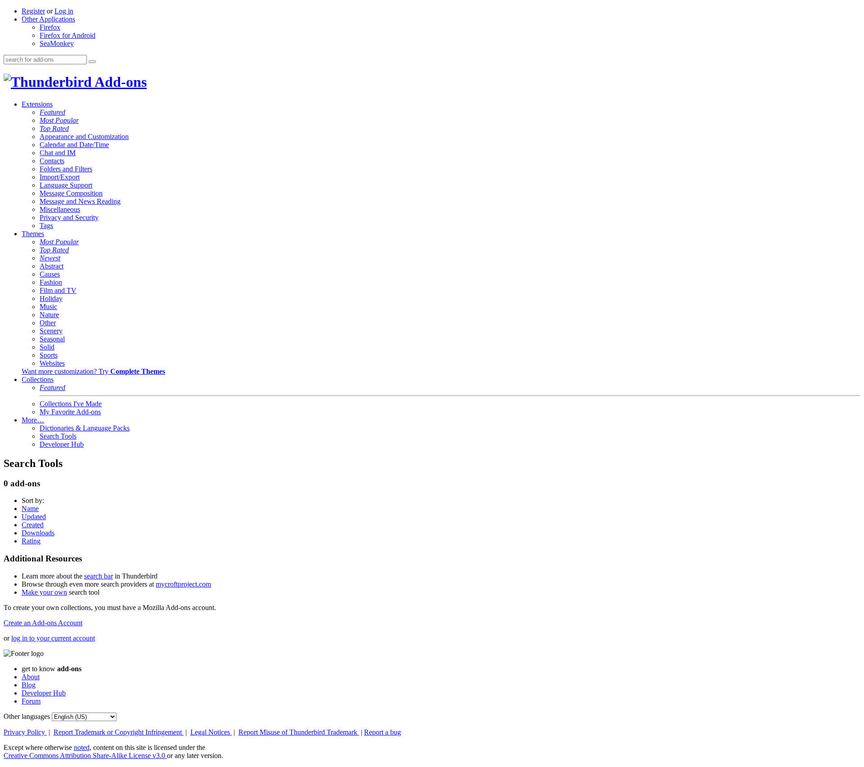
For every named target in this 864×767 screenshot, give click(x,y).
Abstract (51, 266)
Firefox (50, 27)
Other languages (27, 716)
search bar (98, 576)
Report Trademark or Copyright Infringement (119, 732)
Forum (31, 701)
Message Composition (71, 193)
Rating (31, 541)
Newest (50, 258)
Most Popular (59, 120)
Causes (50, 274)
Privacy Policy (25, 732)
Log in (63, 11)
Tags (46, 225)
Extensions (37, 104)
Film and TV (58, 290)
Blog (29, 685)
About (31, 677)
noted (82, 747)
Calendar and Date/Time (74, 144)
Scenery (51, 331)
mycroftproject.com (183, 584)
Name (30, 508)
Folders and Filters (66, 169)
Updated (34, 516)
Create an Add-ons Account (43, 623)
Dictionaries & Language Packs (85, 428)
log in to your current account (53, 638)
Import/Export (60, 177)
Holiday (51, 298)
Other (48, 323)
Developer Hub (62, 444)
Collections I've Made (71, 404)
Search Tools (58, 436)
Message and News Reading (80, 201)
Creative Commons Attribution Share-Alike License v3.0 (85, 755)
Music (48, 306)
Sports (49, 355)
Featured (52, 112)
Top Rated (54, 128)
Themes (33, 234)
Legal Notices (211, 732)
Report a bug (382, 732)
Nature (49, 314)
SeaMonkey (57, 43)
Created (33, 525)
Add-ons (119, 82)
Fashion (51, 282)
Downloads (38, 533)
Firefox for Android (67, 35)
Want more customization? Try (93, 371)
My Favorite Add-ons (70, 412)
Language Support (66, 185)
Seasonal (52, 339)
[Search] (92, 61)
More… (33, 420)
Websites (52, 363)
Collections (38, 379)
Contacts (52, 161)
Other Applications (48, 19)
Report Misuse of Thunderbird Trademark (298, 732)
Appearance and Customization (84, 136)
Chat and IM (58, 153)
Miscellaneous (60, 209)
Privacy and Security (69, 217)
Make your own (44, 592)
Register (33, 11)
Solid (47, 347)
